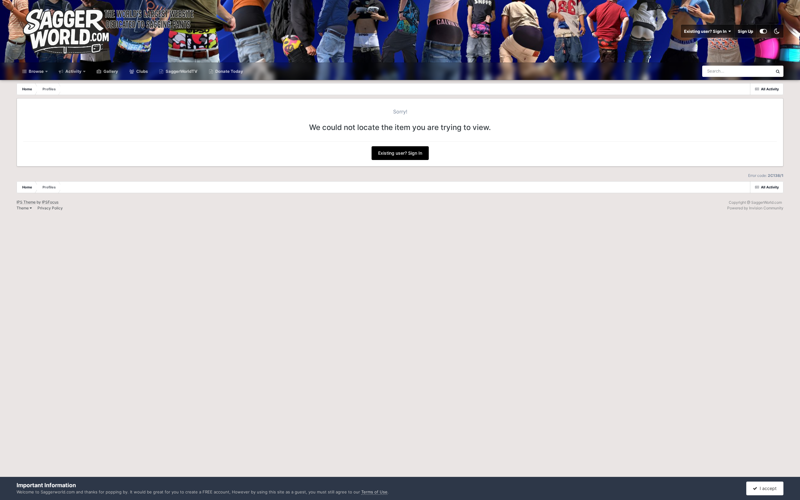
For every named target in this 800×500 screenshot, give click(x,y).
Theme (23, 208)
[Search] (777, 71)
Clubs (141, 71)
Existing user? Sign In (706, 31)
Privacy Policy (50, 208)
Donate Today (228, 71)
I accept (767, 488)
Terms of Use (374, 491)
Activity (73, 71)
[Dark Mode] (776, 31)
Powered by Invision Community (755, 208)
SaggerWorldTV (181, 71)
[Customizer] (763, 31)
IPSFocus (50, 202)
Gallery (110, 71)
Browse (36, 71)
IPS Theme (26, 202)
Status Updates (750, 71)
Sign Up (745, 31)
